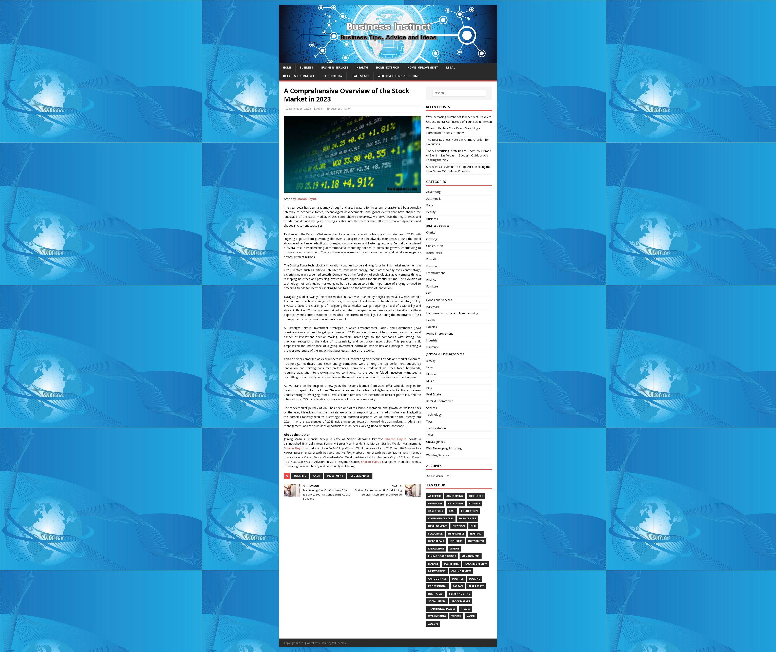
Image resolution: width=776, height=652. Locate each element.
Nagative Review (475, 563)
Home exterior (387, 67)
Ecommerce (434, 253)
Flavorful (435, 533)
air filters (476, 496)
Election (458, 526)
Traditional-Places (441, 609)
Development (437, 526)
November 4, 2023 (300, 108)
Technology (332, 76)
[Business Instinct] (388, 61)
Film (473, 526)
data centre (467, 518)
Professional (437, 586)
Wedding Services (437, 455)
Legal (450, 67)
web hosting (437, 616)
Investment (335, 476)
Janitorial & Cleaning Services (445, 354)
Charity (430, 232)
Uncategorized (435, 442)
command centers (440, 518)
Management (471, 556)
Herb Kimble (456, 533)
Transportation (436, 428)
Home (287, 67)
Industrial (432, 340)
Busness (474, 503)
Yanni (471, 616)
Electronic (432, 266)
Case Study (435, 511)
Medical (431, 374)
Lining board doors (442, 556)
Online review (461, 571)
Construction (434, 246)
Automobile (433, 199)
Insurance (432, 347)
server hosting (459, 593)
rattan (458, 586)
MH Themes (339, 643)
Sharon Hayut (306, 199)
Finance (431, 279)
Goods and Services (439, 300)
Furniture (432, 286)
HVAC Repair (436, 541)
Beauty (430, 212)
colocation (469, 511)
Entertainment (435, 273)
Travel (430, 435)
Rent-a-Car (435, 593)
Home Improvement (422, 67)
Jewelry (430, 360)
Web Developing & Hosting (398, 76)
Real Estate (360, 76)
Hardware (432, 307)
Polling (474, 578)
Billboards (455, 503)
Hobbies (431, 327)
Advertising (433, 192)
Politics (458, 578)
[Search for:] (459, 93)
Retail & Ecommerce (299, 76)
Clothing (431, 239)
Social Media (437, 601)
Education (432, 259)
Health (362, 67)
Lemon (454, 548)
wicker (456, 616)
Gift (428, 293)
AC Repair (434, 496)
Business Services (334, 67)
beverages (435, 503)
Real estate (476, 586)
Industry (456, 541)
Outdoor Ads (437, 578)
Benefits (300, 476)
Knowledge (436, 548)
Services (431, 408)
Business (306, 67)
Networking (437, 571)
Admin (320, 108)
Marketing (451, 563)
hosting (476, 533)
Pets (429, 388)
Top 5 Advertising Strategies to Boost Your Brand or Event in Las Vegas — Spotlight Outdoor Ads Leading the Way (458, 155)
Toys (429, 421)
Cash (316, 476)
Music (430, 381)
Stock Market (359, 476)
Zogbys (433, 624)
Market (433, 563)
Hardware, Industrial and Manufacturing (452, 313)
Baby (429, 205)
